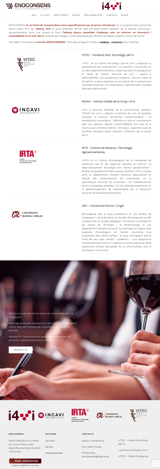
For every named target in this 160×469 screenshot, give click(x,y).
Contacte (112, 15)
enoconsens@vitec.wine (95, 456)
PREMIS (76, 15)
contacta (116, 42)
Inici (34, 15)
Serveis (49, 447)
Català (124, 15)
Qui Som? (45, 15)
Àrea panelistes (93, 15)
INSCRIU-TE (20, 350)
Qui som (50, 440)
